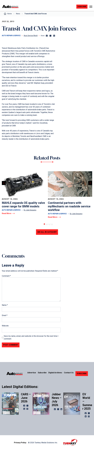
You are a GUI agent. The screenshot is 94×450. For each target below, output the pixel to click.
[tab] (44, 224)
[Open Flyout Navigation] (90, 7)
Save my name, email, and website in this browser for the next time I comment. (31, 337)
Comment (6, 276)
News (18, 14)
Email (4, 315)
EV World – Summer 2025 (87, 401)
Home (9, 14)
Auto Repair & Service (11, 35)
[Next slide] (90, 183)
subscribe (81, 6)
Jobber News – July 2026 (56, 400)
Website (5, 326)
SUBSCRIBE (82, 373)
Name (5, 305)
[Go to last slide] (4, 183)
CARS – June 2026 (26, 398)
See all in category (47, 232)
